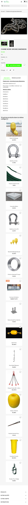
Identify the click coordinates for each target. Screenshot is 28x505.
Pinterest (13, 70)
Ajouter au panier (13, 65)
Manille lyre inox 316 (14, 229)
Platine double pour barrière (14, 320)
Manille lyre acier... (14, 161)
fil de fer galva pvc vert (14, 183)
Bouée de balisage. (14, 138)
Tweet (10, 70)
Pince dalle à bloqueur (14, 365)
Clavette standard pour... (14, 433)
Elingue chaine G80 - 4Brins (14, 388)
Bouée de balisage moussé (14, 251)
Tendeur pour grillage (14, 479)
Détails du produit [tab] (16, 78)
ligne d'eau (14, 342)
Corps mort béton (14, 206)
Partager (7, 70)
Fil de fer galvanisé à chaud (14, 274)
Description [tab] (7, 78)
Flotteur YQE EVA (14, 410)
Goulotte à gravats (14, 456)
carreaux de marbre (14, 297)
